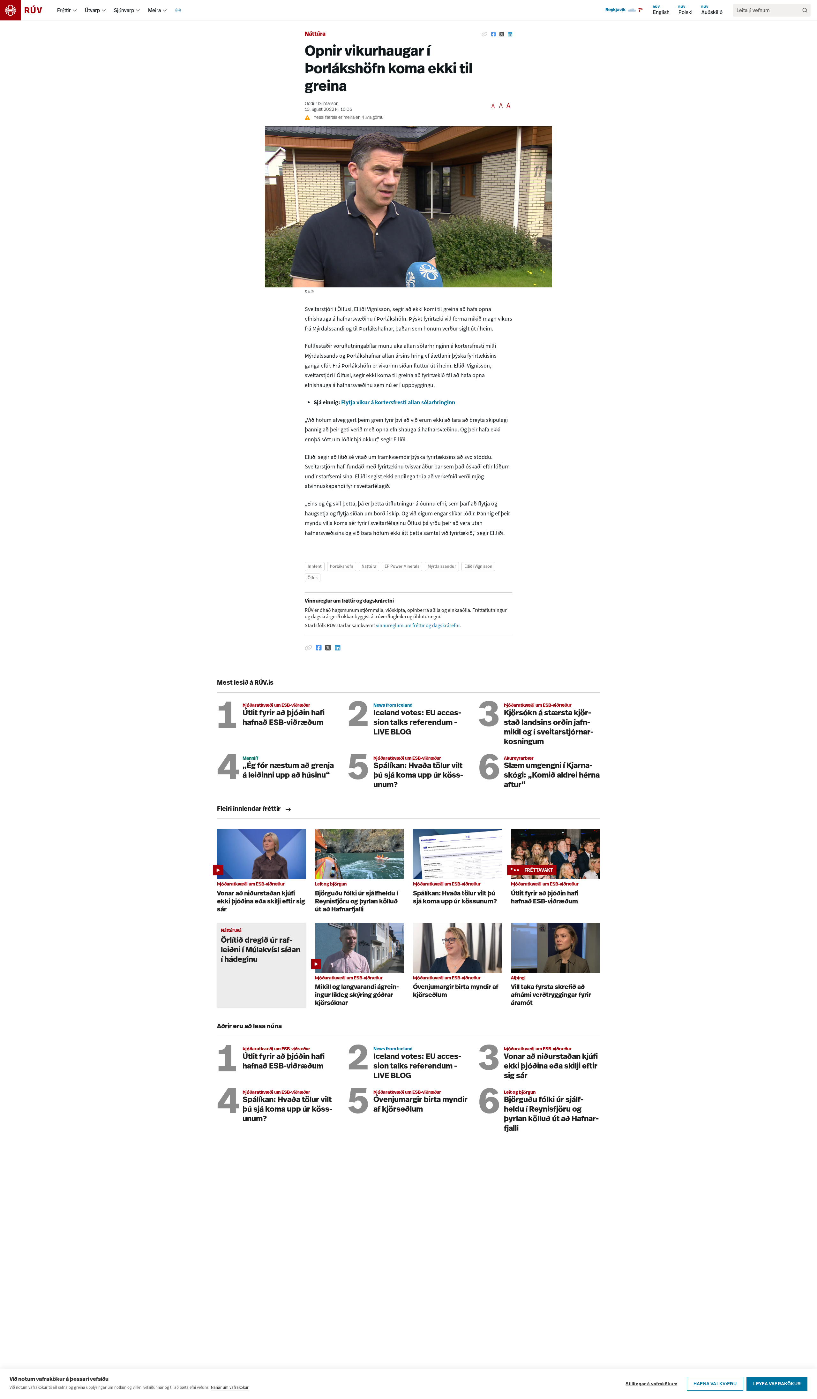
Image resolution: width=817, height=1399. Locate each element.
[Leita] (805, 10)
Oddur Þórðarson (322, 104)
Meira (154, 10)
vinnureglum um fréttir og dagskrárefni (418, 625)
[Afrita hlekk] (484, 34)
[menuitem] (74, 10)
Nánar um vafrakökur (230, 1387)
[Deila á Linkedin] (510, 34)
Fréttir (64, 10)
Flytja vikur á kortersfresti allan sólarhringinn (398, 402)
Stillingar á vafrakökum (651, 1383)
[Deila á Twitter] (501, 34)
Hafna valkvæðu (715, 1383)
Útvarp (92, 10)
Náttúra (315, 34)
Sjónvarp (124, 10)
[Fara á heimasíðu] (26, 10)
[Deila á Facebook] (493, 34)
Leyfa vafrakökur (777, 1383)
